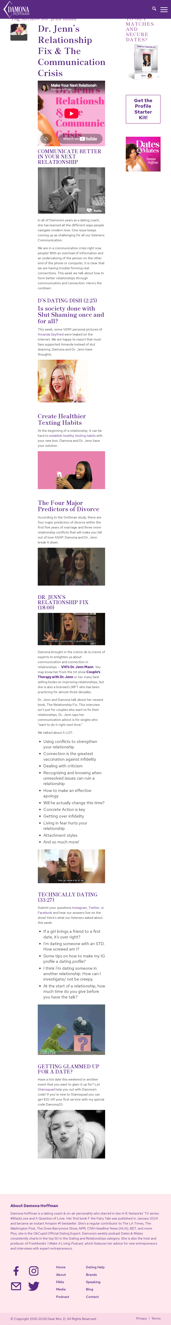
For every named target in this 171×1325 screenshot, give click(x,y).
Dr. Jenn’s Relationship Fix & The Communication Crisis (72, 50)
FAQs (60, 1282)
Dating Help (95, 1267)
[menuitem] (152, 9)
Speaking (93, 1282)
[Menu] (162, 9)
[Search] (152, 9)
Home (60, 1267)
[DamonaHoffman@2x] (20, 9)
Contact (92, 1297)
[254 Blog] (18, 32)
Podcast (62, 1297)
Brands (91, 1274)
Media (61, 1289)
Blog (89, 1289)
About (61, 1274)
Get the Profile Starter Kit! (143, 109)
